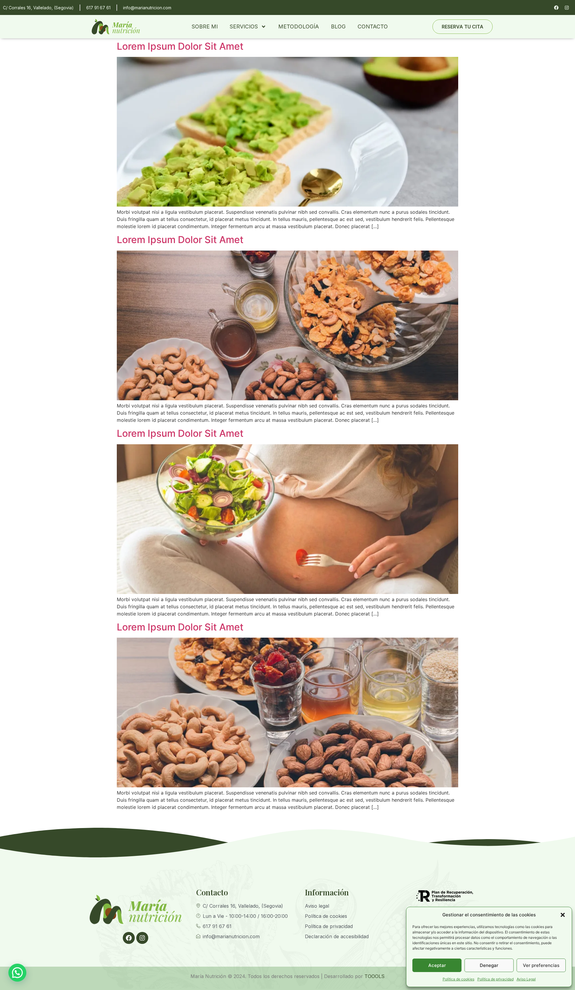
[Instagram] (566, 7)
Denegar (489, 965)
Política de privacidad (495, 979)
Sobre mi (205, 26)
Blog (338, 26)
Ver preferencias (541, 965)
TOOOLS (374, 976)
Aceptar (437, 965)
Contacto (373, 26)
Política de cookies (458, 979)
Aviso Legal (526, 979)
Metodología (298, 26)
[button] (563, 915)
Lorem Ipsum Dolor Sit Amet (180, 46)
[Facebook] (556, 7)
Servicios (244, 26)
